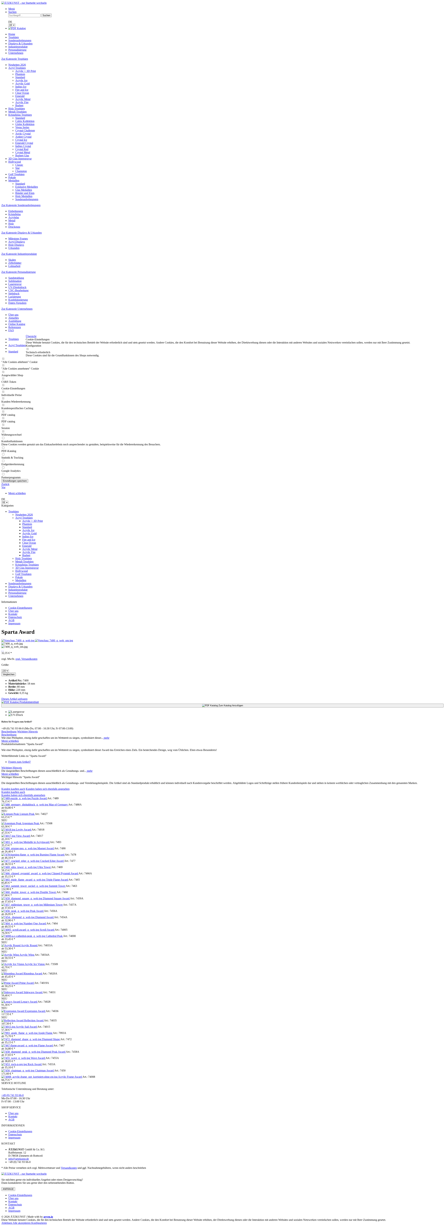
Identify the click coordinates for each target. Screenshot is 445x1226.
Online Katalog (16, 324)
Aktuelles (13, 317)
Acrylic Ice (21, 80)
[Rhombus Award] (12, 973)
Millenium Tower (53, 904)
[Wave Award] (16, 1058)
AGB (11, 620)
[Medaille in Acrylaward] (12, 842)
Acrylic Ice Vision (35, 964)
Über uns (13, 314)
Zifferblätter (14, 262)
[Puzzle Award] (16, 798)
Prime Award (26, 982)
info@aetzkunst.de (18, 1158)
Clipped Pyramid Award (65, 873)
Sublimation (15, 281)
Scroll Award (47, 929)
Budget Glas (22, 155)
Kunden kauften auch (13, 788)
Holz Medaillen (23, 196)
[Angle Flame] (19, 1032)
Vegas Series (22, 127)
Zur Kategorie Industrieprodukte (19, 253)
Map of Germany (58, 804)
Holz (11, 223)
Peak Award (37, 910)
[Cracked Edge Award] (20, 860)
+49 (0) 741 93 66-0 (12, 1095)
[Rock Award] (14, 1064)
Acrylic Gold (22, 83)
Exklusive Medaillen (26, 186)
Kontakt (12, 614)
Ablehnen (7, 1222)
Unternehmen (15, 595)
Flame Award (45, 1045)
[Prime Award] (10, 982)
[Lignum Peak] (10, 813)
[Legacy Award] (11, 1001)
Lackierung (14, 296)
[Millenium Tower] (22, 904)
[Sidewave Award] (12, 992)
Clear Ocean (22, 92)
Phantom (20, 74)
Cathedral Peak (54, 935)
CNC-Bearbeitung (18, 290)
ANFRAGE (8, 1189)
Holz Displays (16, 244)
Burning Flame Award (52, 854)
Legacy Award (29, 1001)
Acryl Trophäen (17, 67)
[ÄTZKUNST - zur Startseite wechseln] (24, 2)
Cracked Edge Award (52, 860)
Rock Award (35, 1064)
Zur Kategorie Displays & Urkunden (21, 232)
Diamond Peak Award (53, 1051)
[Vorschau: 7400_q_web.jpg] (18, 640)
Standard (20, 77)
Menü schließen (17, 493)
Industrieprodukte (18, 589)
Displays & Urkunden (20, 586)
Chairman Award (44, 1070)
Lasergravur (15, 284)
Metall (11, 220)
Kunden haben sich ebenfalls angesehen (48, 788)
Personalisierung (17, 592)
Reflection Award (34, 1020)
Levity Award (24, 829)
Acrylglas (13, 217)
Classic (19, 164)
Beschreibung (9, 731)
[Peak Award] (15, 910)
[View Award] (8, 835)
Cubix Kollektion (24, 121)
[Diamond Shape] (21, 1039)
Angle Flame (45, 1032)
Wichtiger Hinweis (27, 731)
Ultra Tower (44, 867)
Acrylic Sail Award (26, 1026)
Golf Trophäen (16, 174)
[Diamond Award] (18, 917)
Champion (21, 171)
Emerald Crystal (24, 142)
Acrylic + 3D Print (25, 71)
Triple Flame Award (57, 879)
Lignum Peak (27, 813)
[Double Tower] (20, 892)
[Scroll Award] (20, 929)
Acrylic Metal (22, 99)
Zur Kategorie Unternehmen (17, 308)
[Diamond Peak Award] (21, 1051)
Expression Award (35, 1011)
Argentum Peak (31, 823)
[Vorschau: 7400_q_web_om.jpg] (54, 640)
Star (17, 168)
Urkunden (13, 247)
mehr (106, 737)
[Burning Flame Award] (20, 854)
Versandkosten (69, 1167)
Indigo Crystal (23, 146)
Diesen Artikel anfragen (14, 698)
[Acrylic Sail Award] (8, 1026)
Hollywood (14, 161)
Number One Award (34, 923)
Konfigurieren (39, 1222)
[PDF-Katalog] (17, 28)
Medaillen (13, 180)
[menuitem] (226, 8)
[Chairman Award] (18, 1070)
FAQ (11, 330)
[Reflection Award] (12, 1020)
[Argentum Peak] (11, 823)
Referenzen (14, 327)
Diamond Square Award (56, 898)
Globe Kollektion (24, 124)
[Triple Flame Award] (23, 879)
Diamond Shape (51, 1039)
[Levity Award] (8, 829)
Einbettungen (15, 211)
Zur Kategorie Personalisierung (18, 271)
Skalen (12, 259)
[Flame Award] (19, 1045)
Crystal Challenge (25, 130)
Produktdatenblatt (29, 702)
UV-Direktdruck (17, 287)
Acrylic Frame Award (70, 1076)
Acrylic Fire (22, 102)
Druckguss (14, 226)
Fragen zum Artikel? (19, 761)
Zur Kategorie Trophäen (14, 58)
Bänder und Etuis (24, 193)
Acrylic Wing (27, 954)
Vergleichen (8, 674)
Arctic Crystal (23, 133)
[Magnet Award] (19, 848)
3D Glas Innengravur (20, 158)
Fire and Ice (21, 89)
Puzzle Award (39, 798)
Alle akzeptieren (22, 1222)
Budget (19, 105)
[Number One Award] (12, 923)
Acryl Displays (16, 241)
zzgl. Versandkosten (26, 658)
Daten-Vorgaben (17, 302)
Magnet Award (45, 848)
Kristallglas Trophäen (20, 114)
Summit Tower (57, 885)
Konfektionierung (18, 299)
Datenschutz (15, 617)
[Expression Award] (13, 1011)
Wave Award (38, 1058)
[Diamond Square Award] (22, 898)
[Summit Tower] (25, 885)
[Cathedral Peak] (23, 935)
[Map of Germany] (25, 804)
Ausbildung (14, 320)
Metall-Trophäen (17, 111)
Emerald (20, 96)
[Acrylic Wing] (10, 954)
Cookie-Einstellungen (20, 607)
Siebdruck (13, 293)
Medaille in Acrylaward (36, 842)
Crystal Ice (21, 139)
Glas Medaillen (23, 189)
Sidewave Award (33, 992)
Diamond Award (44, 917)
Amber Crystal (23, 136)
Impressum (14, 623)
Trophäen (13, 511)
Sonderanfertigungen (26, 199)
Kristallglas (14, 214)
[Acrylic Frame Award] (29, 1076)
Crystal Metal (22, 152)
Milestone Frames (18, 238)
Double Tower (48, 892)
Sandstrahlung (16, 277)
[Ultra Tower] (19, 867)
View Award (23, 835)
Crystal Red (21, 149)
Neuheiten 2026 (17, 64)
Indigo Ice (20, 86)
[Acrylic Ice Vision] (13, 964)
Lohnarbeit (14, 266)
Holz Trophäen (16, 108)
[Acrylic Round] (11, 945)
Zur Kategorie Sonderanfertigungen (21, 205)
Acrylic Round (29, 945)
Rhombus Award (33, 973)
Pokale (12, 177)
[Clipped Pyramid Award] (26, 873)
